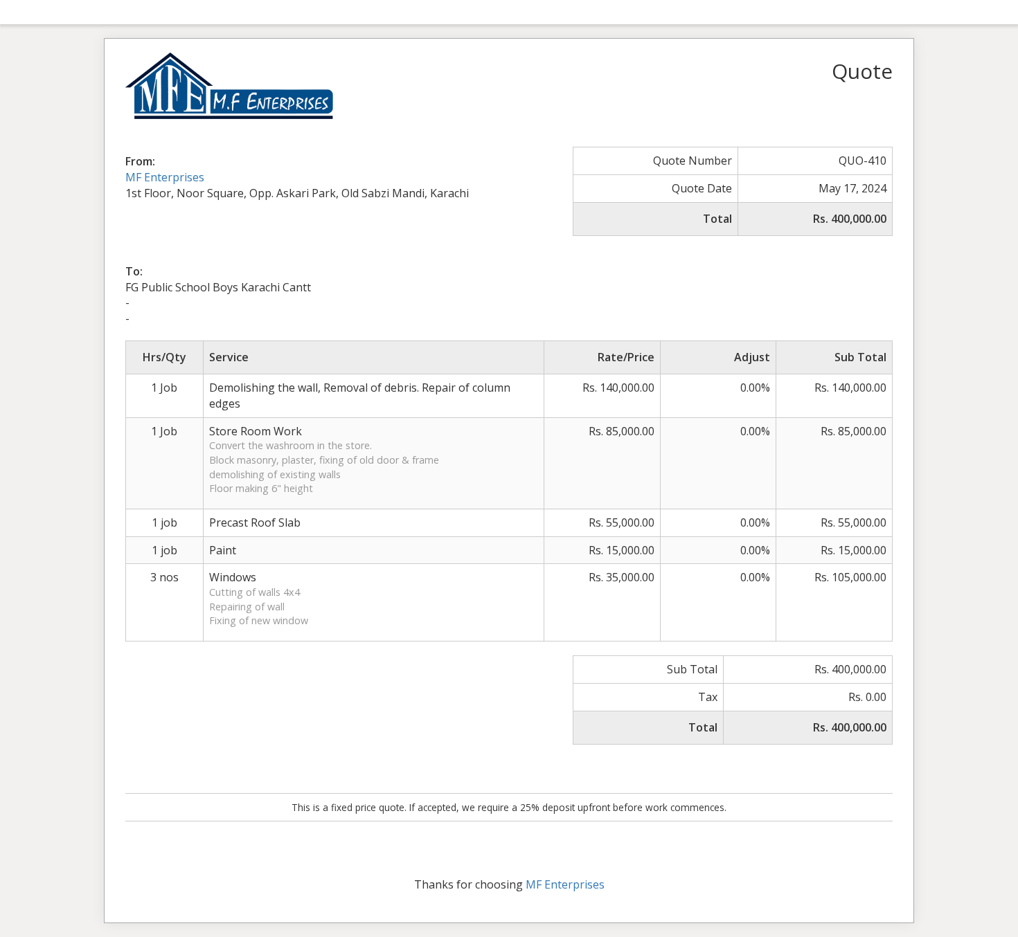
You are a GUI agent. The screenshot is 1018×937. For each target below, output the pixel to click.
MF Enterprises (164, 177)
